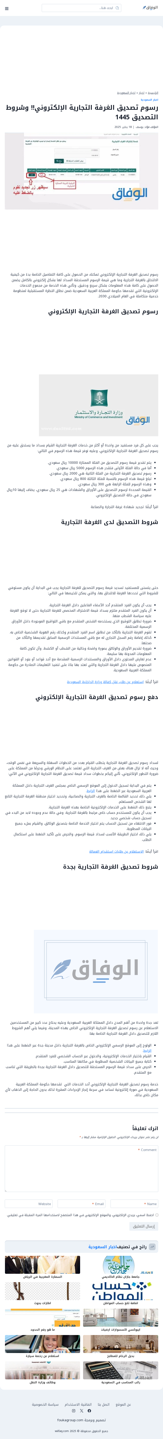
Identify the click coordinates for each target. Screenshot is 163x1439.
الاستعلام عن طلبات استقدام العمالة (116, 851)
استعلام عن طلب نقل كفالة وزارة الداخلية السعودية (105, 682)
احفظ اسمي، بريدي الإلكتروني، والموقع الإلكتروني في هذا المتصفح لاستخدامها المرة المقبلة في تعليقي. (80, 1215)
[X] (81, 1410)
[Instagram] (73, 1410)
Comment (147, 1150)
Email (98, 1204)
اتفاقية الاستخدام (78, 1404)
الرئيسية (153, 93)
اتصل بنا (104, 1404)
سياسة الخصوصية (45, 1404)
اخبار (141, 93)
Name (150, 1204)
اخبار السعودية (126, 93)
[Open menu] (7, 8)
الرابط (91, 791)
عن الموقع (123, 1404)
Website (44, 1204)
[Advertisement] (81, 57)
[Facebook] (89, 1410)
